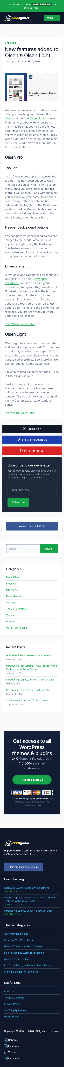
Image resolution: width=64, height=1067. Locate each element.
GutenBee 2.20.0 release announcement (28, 655)
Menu (53, 18)
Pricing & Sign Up (32, 779)
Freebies (11, 583)
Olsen (8, 118)
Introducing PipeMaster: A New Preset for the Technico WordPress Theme (31, 667)
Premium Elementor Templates (21, 971)
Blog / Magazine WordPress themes (24, 952)
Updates (10, 43)
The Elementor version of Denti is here (27, 700)
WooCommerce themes (17, 959)
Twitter (12, 1052)
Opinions (11, 602)
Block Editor (12, 577)
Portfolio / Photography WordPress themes (28, 965)
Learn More (12, 324)
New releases (13, 596)
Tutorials (11, 615)
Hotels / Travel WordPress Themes (23, 946)
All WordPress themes (16, 933)
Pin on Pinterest (34, 450)
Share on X (34, 428)
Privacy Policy (12, 1003)
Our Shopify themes (15, 1010)
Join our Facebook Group (32, 526)
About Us (9, 991)
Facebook (13, 1046)
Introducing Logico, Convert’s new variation (30, 679)
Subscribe (18, 502)
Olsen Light (37, 118)
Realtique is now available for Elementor (28, 690)
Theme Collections (16, 608)
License (55, 1031)
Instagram (13, 1058)
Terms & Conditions (15, 997)
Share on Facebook (34, 439)
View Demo (27, 324)
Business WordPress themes (19, 940)
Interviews (12, 589)
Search (49, 548)
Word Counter (11, 1016)
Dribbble (13, 1039)
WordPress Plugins (16, 627)
